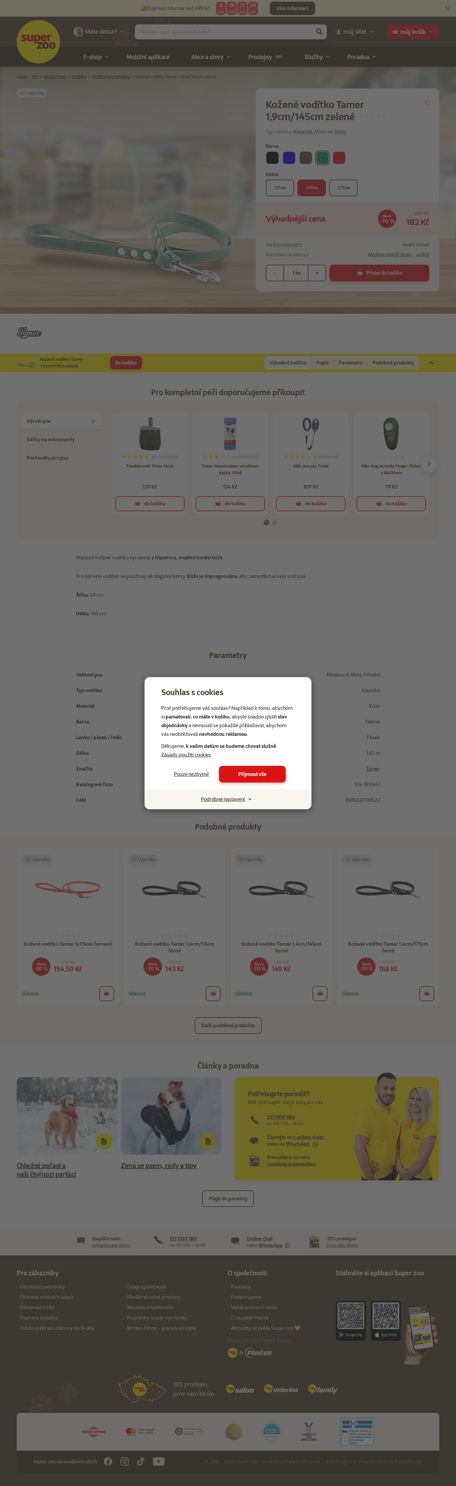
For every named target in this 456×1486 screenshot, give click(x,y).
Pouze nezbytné (191, 774)
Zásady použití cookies (186, 755)
